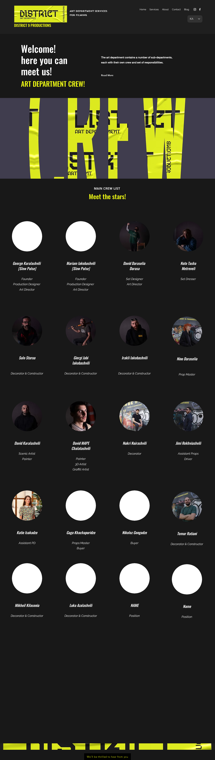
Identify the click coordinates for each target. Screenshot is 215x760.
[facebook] (200, 9)
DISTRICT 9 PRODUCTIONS (32, 25)
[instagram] (195, 9)
